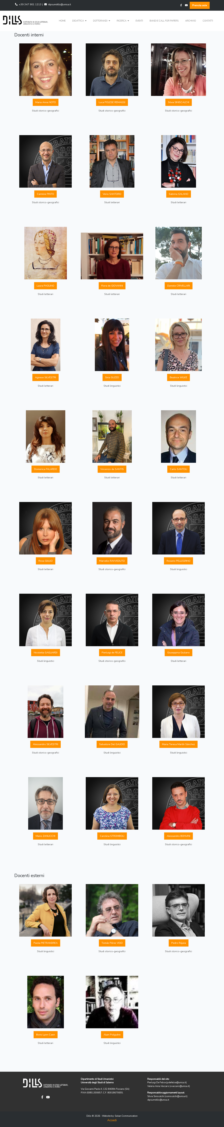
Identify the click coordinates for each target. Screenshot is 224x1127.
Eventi (139, 20)
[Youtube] (186, 5)
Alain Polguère (112, 1034)
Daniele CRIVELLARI (178, 285)
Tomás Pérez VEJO (112, 943)
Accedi (112, 1120)
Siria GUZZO (112, 377)
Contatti (208, 20)
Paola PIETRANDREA (46, 943)
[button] (79, 21)
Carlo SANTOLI (178, 469)
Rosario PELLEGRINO (178, 561)
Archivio (190, 20)
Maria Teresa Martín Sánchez (178, 744)
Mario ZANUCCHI (45, 836)
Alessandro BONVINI (178, 836)
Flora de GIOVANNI (112, 285)
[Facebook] (181, 5)
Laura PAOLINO (45, 285)
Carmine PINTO (45, 194)
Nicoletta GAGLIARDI (45, 652)
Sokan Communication (126, 1116)
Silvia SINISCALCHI (178, 102)
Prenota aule (199, 5)
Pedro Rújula (178, 943)
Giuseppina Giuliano (178, 652)
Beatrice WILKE (178, 377)
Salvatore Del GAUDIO (112, 744)
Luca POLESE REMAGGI (112, 102)
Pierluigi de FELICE (112, 652)
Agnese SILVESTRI (45, 377)
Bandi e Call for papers (164, 20)
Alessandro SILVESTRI (45, 744)
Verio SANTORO (112, 194)
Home (62, 20)
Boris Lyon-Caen (45, 1034)
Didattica (78, 20)
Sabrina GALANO (178, 194)
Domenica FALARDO (45, 469)
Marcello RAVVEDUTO (112, 561)
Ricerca (122, 20)
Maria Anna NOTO (45, 102)
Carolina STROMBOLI (112, 836)
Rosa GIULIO (45, 561)
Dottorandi (100, 20)
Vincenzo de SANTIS (112, 469)
